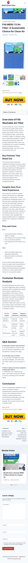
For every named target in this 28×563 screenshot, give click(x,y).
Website (5, 539)
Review (7, 313)
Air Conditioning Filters (8, 21)
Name (5, 525)
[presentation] (14, 462)
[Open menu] (25, 3)
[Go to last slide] (4, 468)
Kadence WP (17, 558)
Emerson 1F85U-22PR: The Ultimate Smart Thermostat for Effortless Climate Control (21, 434)
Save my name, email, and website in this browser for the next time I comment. (14, 543)
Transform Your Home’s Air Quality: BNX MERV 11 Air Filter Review (7, 433)
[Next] (24, 468)
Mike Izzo (6, 34)
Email (5, 532)
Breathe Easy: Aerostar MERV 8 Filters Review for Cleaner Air (13, 475)
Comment (6, 504)
